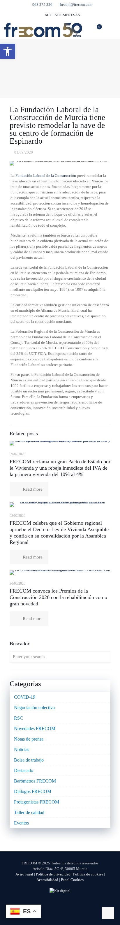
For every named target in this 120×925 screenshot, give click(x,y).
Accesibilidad (47, 880)
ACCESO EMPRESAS (62, 15)
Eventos (21, 822)
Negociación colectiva (34, 707)
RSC (18, 718)
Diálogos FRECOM (32, 791)
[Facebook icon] (48, 904)
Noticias (21, 749)
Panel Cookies (72, 880)
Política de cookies (88, 874)
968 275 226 (42, 4)
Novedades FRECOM (34, 728)
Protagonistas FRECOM (36, 801)
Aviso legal (24, 874)
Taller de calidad (29, 812)
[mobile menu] (112, 30)
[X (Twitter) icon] (54, 904)
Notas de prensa (28, 739)
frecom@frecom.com (76, 4)
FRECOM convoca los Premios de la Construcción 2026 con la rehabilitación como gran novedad (58, 597)
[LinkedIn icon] (66, 904)
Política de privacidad (53, 874)
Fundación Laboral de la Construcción (45, 175)
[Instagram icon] (72, 904)
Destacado (23, 770)
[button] (7, 51)
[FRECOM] (43, 29)
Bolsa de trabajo (29, 759)
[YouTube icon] (60, 904)
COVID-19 (24, 697)
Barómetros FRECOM (35, 780)
